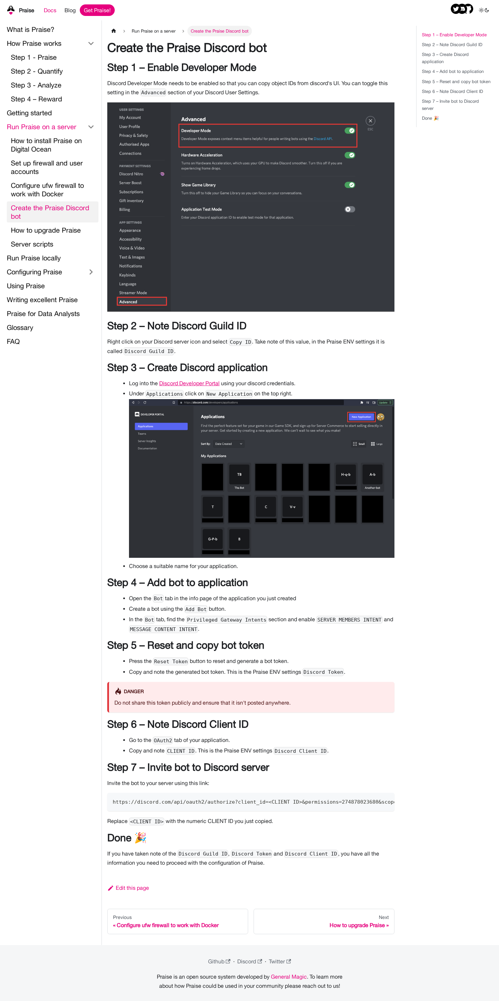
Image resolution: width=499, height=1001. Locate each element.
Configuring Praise (34, 272)
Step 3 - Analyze (36, 85)
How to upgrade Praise (46, 230)
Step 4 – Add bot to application (453, 71)
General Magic (289, 977)
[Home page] (113, 31)
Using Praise (26, 286)
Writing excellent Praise (42, 299)
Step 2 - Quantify (37, 71)
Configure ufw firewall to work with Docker (47, 189)
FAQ (13, 341)
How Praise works (34, 43)
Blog (70, 10)
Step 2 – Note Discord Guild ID (452, 44)
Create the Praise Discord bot (50, 212)
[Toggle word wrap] (374, 801)
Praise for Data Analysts (43, 313)
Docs (50, 10)
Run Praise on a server (41, 127)
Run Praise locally (34, 258)
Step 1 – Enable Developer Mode (454, 34)
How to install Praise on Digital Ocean (46, 145)
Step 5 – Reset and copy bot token (456, 81)
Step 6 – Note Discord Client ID (452, 91)
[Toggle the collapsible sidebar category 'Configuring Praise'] (91, 272)
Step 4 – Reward (36, 99)
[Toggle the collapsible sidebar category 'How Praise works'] (91, 43)
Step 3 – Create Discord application (445, 58)
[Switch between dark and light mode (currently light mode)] (484, 10)
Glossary (20, 327)
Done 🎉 (430, 118)
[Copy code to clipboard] (386, 801)
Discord (246, 961)
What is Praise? (30, 29)
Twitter (277, 961)
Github (216, 961)
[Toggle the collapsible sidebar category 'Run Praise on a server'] (91, 126)
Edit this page (132, 888)
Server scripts (32, 244)
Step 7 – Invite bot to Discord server (450, 105)
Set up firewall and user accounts (47, 167)
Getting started (29, 113)
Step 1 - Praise (34, 57)
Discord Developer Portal (189, 383)
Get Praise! (97, 10)
